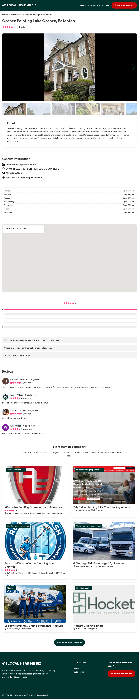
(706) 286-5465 (14, 173)
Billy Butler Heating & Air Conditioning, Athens (101, 507)
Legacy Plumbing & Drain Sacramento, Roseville (34, 625)
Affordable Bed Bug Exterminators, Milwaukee (33, 507)
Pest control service (15, 469)
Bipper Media (20, 677)
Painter (22, 27)
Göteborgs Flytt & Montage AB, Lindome (98, 563)
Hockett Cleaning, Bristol (88, 625)
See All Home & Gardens (69, 642)
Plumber (11, 588)
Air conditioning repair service (89, 469)
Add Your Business (125, 5)
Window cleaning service (18, 526)
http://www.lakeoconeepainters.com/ (24, 177)
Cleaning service (83, 588)
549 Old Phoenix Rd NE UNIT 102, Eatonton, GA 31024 (32, 168)
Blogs (105, 5)
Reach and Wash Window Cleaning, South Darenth (30, 565)
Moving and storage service (88, 526)
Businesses (94, 5)
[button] (133, 67)
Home (83, 5)
